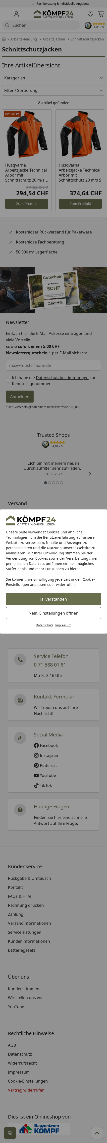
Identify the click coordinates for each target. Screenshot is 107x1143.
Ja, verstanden (53, 599)
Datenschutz (44, 625)
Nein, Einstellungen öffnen (53, 613)
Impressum (63, 625)
